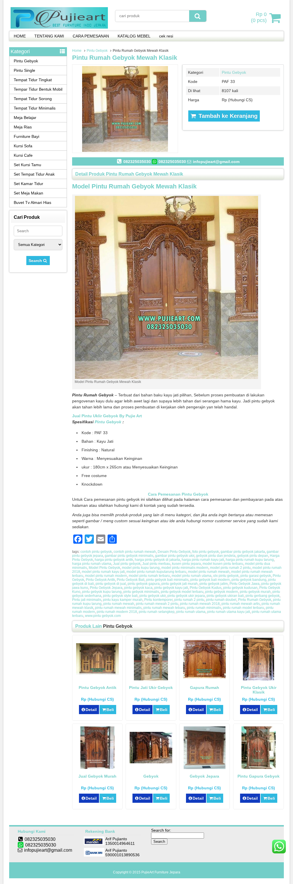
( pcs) (259, 17)
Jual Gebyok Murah (97, 776)
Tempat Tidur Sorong (33, 98)
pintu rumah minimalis (204, 608)
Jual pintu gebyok (126, 564)
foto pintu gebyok (205, 552)
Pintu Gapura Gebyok (258, 776)
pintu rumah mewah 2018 (200, 604)
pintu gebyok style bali (120, 596)
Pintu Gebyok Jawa (244, 584)
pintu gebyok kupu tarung (102, 592)
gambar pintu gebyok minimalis (129, 556)
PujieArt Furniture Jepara (160, 872)
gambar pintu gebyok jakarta (243, 552)
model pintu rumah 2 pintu (230, 568)
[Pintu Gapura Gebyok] (258, 767)
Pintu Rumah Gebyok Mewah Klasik (124, 57)
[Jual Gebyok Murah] (97, 767)
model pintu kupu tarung (141, 568)
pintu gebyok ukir (152, 596)
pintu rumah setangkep (157, 612)
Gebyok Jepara (204, 776)
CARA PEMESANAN (91, 36)
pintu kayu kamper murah (122, 600)
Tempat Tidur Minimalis (35, 108)
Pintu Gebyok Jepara (106, 588)
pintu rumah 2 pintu (189, 600)
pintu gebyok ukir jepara (186, 596)
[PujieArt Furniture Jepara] (59, 27)
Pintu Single (24, 70)
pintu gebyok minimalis (141, 592)
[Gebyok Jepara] (204, 767)
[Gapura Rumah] (204, 676)
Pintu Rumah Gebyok (254, 600)
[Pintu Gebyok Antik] (97, 673)
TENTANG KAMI (49, 36)
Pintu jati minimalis (86, 600)
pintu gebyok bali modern (210, 580)
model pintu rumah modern (106, 576)
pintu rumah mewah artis (240, 604)
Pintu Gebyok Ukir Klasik (258, 689)
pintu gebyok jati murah (179, 584)
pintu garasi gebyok (255, 576)
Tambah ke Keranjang (227, 116)
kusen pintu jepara (186, 564)
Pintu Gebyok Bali (130, 580)
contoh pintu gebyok (96, 552)
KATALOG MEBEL (134, 36)
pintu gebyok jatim (213, 584)
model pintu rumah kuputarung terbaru (156, 572)
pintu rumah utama (190, 612)
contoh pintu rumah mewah (135, 552)
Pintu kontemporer (158, 600)
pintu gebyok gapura (144, 584)
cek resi (166, 36)
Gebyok (151, 776)
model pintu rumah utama (191, 576)
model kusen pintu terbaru (223, 564)
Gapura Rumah (204, 687)
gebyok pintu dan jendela (215, 556)
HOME (20, 36)
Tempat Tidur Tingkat (33, 80)
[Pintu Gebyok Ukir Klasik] (258, 679)
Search (36, 260)
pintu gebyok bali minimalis (167, 580)
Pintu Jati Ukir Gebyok (151, 687)
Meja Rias (23, 127)
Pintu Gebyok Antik (100, 580)
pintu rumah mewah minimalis (118, 608)
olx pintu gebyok (226, 576)
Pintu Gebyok (97, 51)
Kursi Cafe (23, 155)
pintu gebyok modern (221, 592)
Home (77, 51)
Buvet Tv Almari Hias (32, 202)
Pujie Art (134, 416)
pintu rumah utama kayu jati (228, 612)
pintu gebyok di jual (111, 584)
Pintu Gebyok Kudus (205, 588)
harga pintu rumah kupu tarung (250, 560)
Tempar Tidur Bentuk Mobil (38, 89)
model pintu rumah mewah (208, 572)
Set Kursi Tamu (27, 164)
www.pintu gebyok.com (103, 616)
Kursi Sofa (23, 146)
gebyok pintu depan (252, 556)
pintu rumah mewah (118, 604)
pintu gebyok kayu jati (171, 588)
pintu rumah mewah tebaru (164, 608)
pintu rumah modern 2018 (117, 612)
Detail (91, 709)
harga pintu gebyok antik (114, 560)
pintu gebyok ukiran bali (225, 596)
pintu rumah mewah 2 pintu (157, 604)
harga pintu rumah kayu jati (203, 560)
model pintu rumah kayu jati (103, 572)
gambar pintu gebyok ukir (174, 556)
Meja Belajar (25, 117)
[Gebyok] (151, 762)
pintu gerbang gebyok (263, 596)
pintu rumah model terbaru (243, 608)
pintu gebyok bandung (248, 580)
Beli (110, 709)
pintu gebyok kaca (138, 588)
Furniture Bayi (26, 136)
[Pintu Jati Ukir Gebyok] (151, 679)
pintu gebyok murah (255, 592)
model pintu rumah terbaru (149, 576)
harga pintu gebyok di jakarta (157, 560)
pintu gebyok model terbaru (182, 592)
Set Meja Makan (28, 193)
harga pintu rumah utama (91, 564)
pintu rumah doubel (221, 600)
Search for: (161, 830)
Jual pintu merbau (156, 564)
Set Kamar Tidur (28, 183)
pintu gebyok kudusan (240, 588)
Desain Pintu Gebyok (174, 552)
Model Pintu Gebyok (104, 568)
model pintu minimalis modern (184, 568)
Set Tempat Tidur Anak (34, 174)
